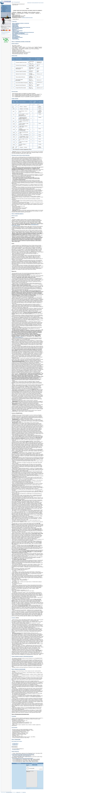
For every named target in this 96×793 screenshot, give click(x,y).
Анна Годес (24, 792)
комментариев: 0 (29, 2)
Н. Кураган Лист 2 (15, 744)
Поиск (3, 5)
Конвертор (4, 9)
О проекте (4, 11)
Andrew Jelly (18, 792)
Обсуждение (4, 6)
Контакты (3, 10)
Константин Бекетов (9, 792)
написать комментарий (35, 2)
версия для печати (41, 2)
